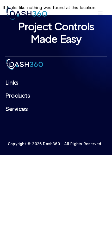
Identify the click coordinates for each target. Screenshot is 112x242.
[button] (100, 13)
